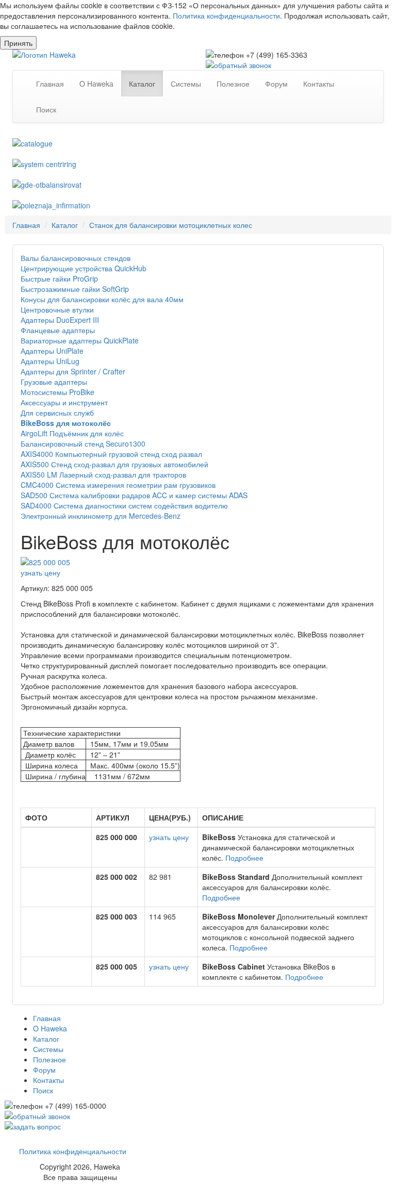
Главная (50, 83)
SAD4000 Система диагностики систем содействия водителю (124, 505)
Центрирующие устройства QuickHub (83, 268)
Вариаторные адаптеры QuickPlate (80, 340)
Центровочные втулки (57, 309)
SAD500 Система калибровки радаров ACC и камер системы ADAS (134, 495)
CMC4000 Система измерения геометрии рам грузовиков (118, 485)
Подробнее (244, 857)
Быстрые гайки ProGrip (59, 278)
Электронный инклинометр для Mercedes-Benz (100, 516)
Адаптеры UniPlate (52, 351)
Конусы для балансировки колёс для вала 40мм (102, 299)
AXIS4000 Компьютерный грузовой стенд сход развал (111, 454)
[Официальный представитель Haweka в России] (101, 55)
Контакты (318, 83)
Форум (276, 83)
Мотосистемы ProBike (57, 392)
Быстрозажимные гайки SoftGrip (75, 289)
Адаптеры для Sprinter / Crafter (73, 371)
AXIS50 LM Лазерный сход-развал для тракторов (103, 474)
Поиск (46, 109)
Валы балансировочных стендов (75, 258)
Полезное (233, 83)
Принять (18, 43)
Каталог (142, 83)
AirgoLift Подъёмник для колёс (72, 433)
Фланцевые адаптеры (58, 330)
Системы (186, 83)
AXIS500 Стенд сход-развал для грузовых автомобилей (114, 464)
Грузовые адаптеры (54, 381)
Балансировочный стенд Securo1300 (83, 443)
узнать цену (40, 572)
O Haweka (96, 83)
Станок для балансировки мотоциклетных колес (170, 225)
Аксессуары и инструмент (64, 402)
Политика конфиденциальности (226, 15)
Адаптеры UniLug (50, 361)
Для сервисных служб (57, 412)
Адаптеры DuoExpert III (60, 320)
